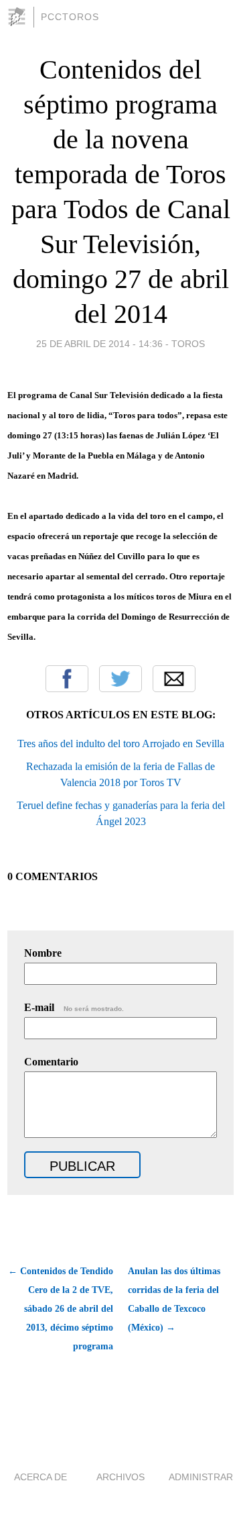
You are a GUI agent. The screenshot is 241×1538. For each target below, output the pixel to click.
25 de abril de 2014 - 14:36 (99, 343)
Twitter (120, 678)
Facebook (67, 678)
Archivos (120, 1477)
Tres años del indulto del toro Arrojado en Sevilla (120, 743)
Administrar (201, 1477)
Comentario (51, 1061)
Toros (188, 343)
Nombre (43, 953)
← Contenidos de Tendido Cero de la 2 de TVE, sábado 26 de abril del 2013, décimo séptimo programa (60, 1308)
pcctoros (70, 16)
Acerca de (40, 1477)
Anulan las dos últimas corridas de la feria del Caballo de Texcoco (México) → (174, 1299)
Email (174, 678)
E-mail (74, 1007)
